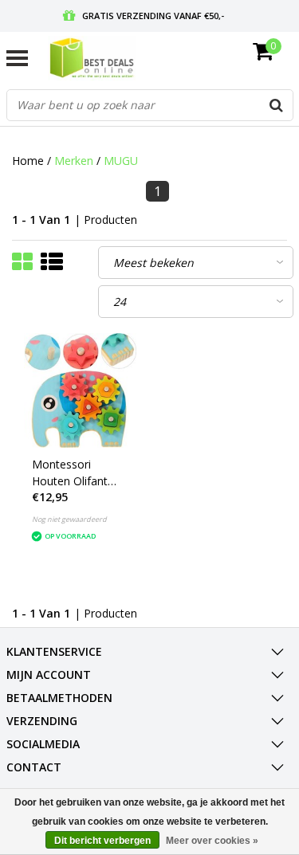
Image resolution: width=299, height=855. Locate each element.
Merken (73, 160)
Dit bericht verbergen (102, 840)
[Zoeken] (276, 105)
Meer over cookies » (212, 840)
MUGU (121, 160)
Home (28, 160)
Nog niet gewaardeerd (69, 519)
